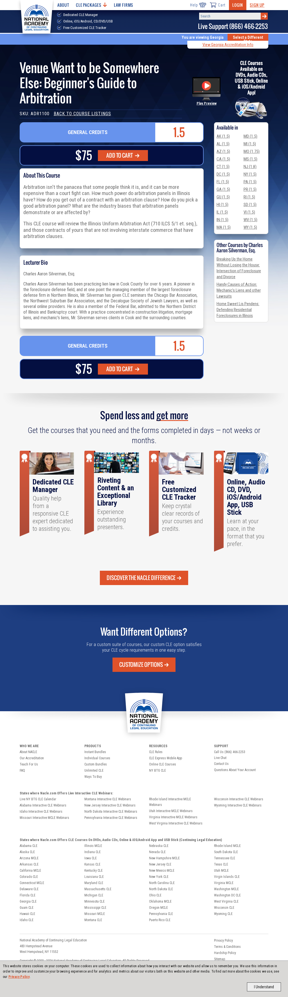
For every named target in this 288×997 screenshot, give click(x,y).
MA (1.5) (224, 227)
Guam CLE (26, 908)
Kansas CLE (92, 864)
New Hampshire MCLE (164, 858)
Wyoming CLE (223, 914)
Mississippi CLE (95, 908)
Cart (221, 5)
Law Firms (123, 5)
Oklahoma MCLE (160, 901)
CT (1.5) (223, 166)
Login (237, 5)
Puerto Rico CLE (159, 920)
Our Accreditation (32, 758)
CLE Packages (88, 5)
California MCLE (30, 871)
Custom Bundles (95, 764)
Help (194, 5)
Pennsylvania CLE (161, 914)
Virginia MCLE (223, 883)
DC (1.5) (223, 174)
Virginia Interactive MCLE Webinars (173, 817)
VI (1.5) (249, 212)
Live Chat (220, 758)
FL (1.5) (223, 181)
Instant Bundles (95, 752)
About (63, 5)
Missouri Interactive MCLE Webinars (44, 818)
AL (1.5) (223, 143)
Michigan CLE (93, 895)
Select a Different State (248, 39)
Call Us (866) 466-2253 (229, 752)
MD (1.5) (250, 136)
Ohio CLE (155, 895)
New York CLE (158, 877)
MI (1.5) (250, 143)
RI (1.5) (249, 197)
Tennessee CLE (224, 858)
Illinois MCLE (93, 846)
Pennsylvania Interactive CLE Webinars (110, 818)
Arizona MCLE (29, 858)
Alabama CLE (28, 846)
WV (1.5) (250, 219)
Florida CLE (27, 895)
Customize (141, 665)
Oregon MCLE (158, 908)
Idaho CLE (26, 920)
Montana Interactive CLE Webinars (107, 799)
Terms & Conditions (227, 947)
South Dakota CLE (226, 852)
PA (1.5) (250, 181)
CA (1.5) (223, 159)
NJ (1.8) (250, 166)
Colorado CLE (29, 877)
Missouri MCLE (94, 914)
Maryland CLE (93, 883)
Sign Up (257, 5)
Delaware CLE (29, 889)
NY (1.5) (250, 174)
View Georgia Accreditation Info (227, 44)
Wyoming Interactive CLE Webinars (238, 805)
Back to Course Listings (82, 113)
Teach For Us (29, 764)
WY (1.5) (250, 227)
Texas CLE (221, 864)
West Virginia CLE (226, 901)
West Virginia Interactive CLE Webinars (175, 823)
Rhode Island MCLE (227, 846)
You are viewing (203, 37)
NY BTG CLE (157, 770)
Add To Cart (120, 155)
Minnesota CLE (94, 901)
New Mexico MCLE (161, 871)
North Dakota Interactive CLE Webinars (110, 812)
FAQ (22, 770)
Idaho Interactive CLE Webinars (41, 812)
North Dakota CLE (161, 889)
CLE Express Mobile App (165, 758)
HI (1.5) (222, 204)
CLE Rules (156, 752)
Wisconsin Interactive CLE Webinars (238, 799)
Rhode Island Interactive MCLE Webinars (170, 802)
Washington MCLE (226, 889)
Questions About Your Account (235, 770)
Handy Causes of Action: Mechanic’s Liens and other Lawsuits (239, 290)
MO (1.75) (252, 151)
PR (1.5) (250, 189)
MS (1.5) (250, 159)
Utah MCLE (221, 871)
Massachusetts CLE (97, 889)
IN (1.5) (222, 219)
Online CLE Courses (162, 764)
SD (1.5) (250, 204)
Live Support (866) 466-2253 (233, 26)
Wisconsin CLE (224, 908)
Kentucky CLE (93, 871)
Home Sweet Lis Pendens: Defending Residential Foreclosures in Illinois (238, 309)
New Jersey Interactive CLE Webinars (110, 805)
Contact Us (221, 764)
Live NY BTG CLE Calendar (38, 799)
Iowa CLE (90, 858)
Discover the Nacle (141, 578)
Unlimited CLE (94, 770)
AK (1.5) (223, 136)
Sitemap (219, 959)
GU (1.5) (223, 197)
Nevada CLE (157, 852)
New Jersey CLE (160, 864)
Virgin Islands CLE (227, 877)
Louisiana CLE (94, 877)
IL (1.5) (222, 212)
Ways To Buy (93, 777)
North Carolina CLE (162, 883)
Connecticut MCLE (32, 883)
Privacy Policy (19, 977)
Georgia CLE (28, 901)
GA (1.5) (223, 189)
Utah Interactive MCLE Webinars (171, 811)
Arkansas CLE (29, 864)
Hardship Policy (225, 953)
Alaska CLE (27, 852)
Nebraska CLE (158, 846)
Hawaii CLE (27, 914)
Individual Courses (97, 758)
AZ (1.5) (223, 151)
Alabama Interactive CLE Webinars (43, 805)
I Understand (264, 987)
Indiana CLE (92, 852)
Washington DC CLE (227, 895)
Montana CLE (93, 920)
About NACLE (28, 752)
